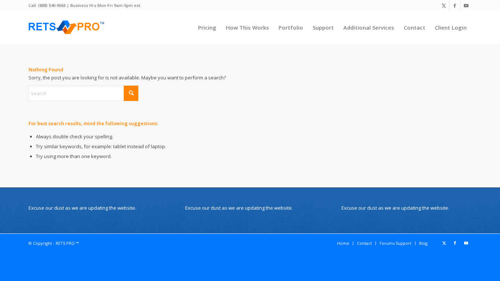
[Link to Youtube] (465, 5)
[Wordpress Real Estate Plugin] (67, 27)
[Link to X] (444, 5)
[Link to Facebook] (454, 5)
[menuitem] (207, 27)
